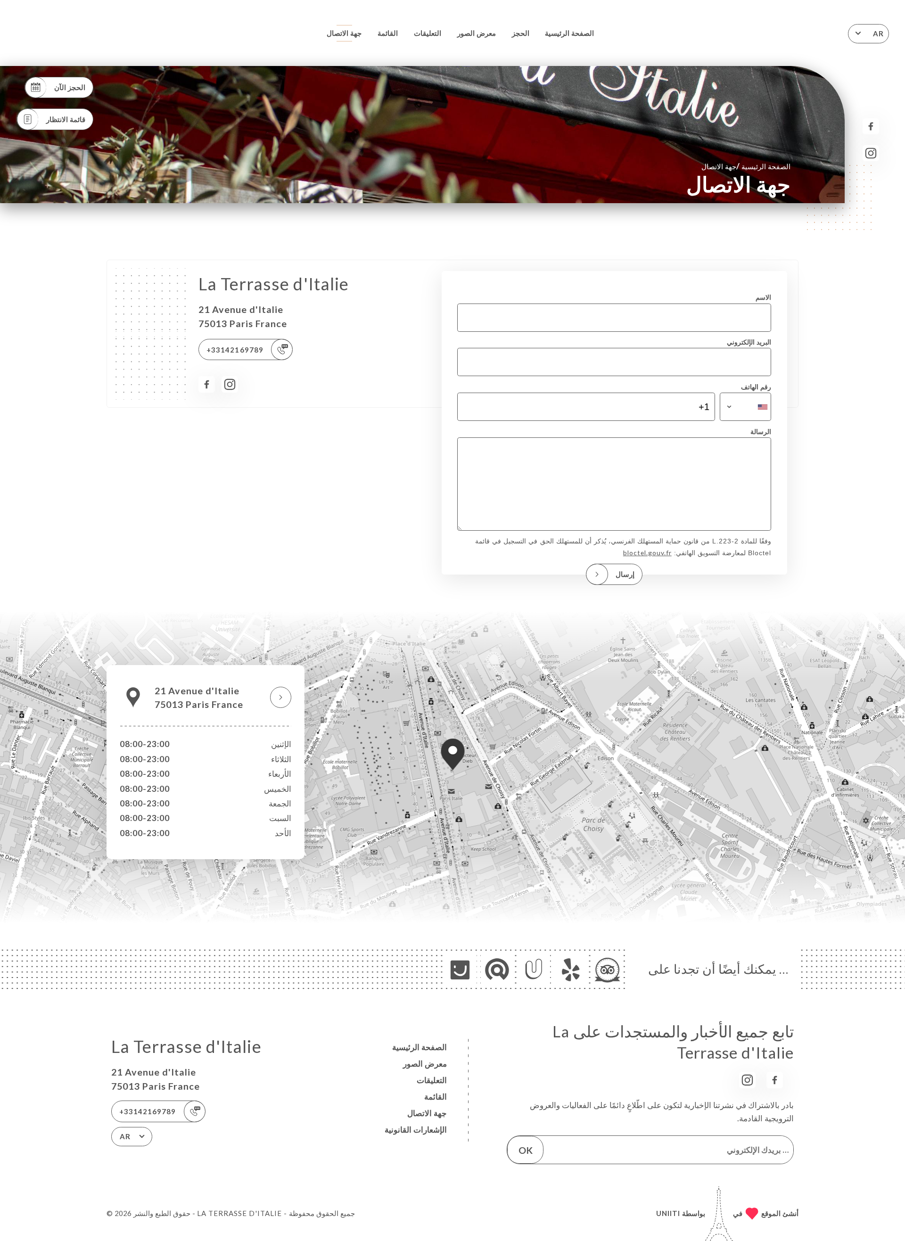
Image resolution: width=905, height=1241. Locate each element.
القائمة (388, 33)
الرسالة (760, 431)
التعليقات (427, 33)
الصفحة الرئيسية (569, 33)
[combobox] (745, 407)
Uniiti (668, 1213)
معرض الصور (476, 33)
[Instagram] (871, 153)
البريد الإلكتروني (749, 342)
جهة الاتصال (344, 33)
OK (525, 1150)
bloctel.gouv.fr (647, 553)
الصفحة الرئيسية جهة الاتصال (745, 166)
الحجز (520, 33)
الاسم (763, 297)
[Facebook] (871, 126)
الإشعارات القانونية (416, 1129)
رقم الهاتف (756, 387)
